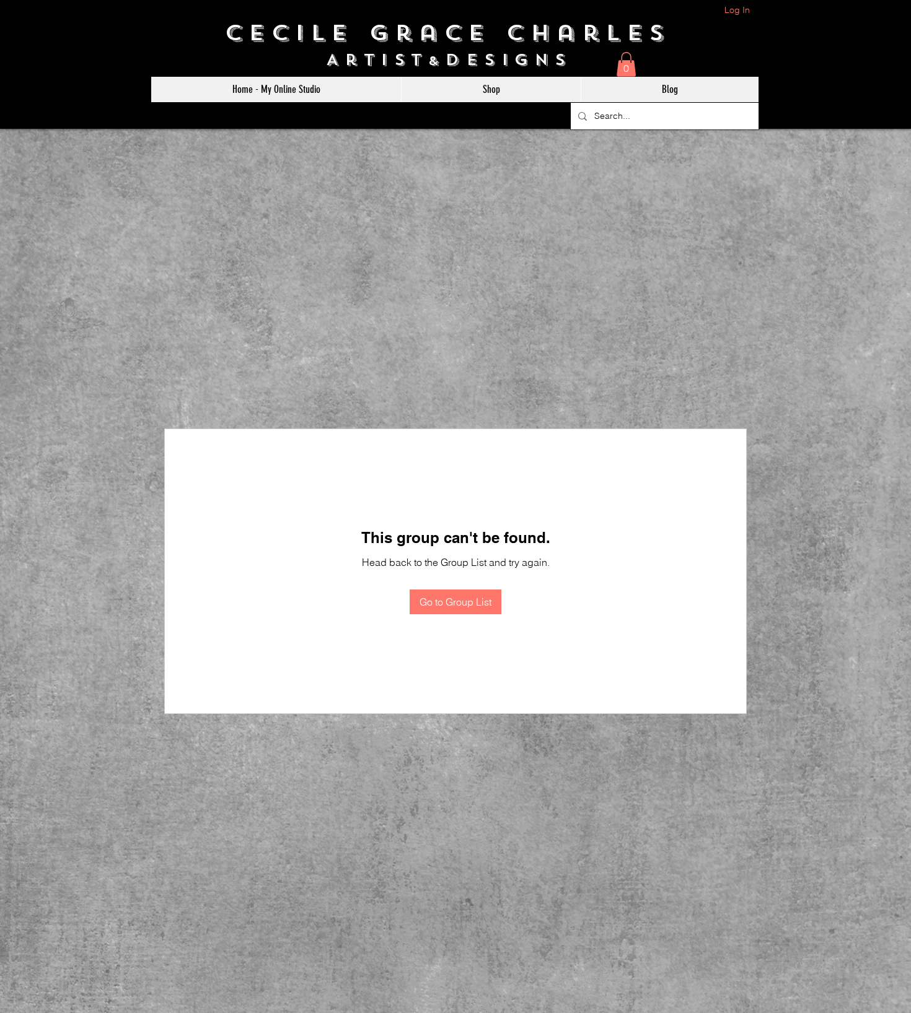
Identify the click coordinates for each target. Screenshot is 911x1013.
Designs (515, 60)
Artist (377, 60)
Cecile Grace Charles (456, 33)
